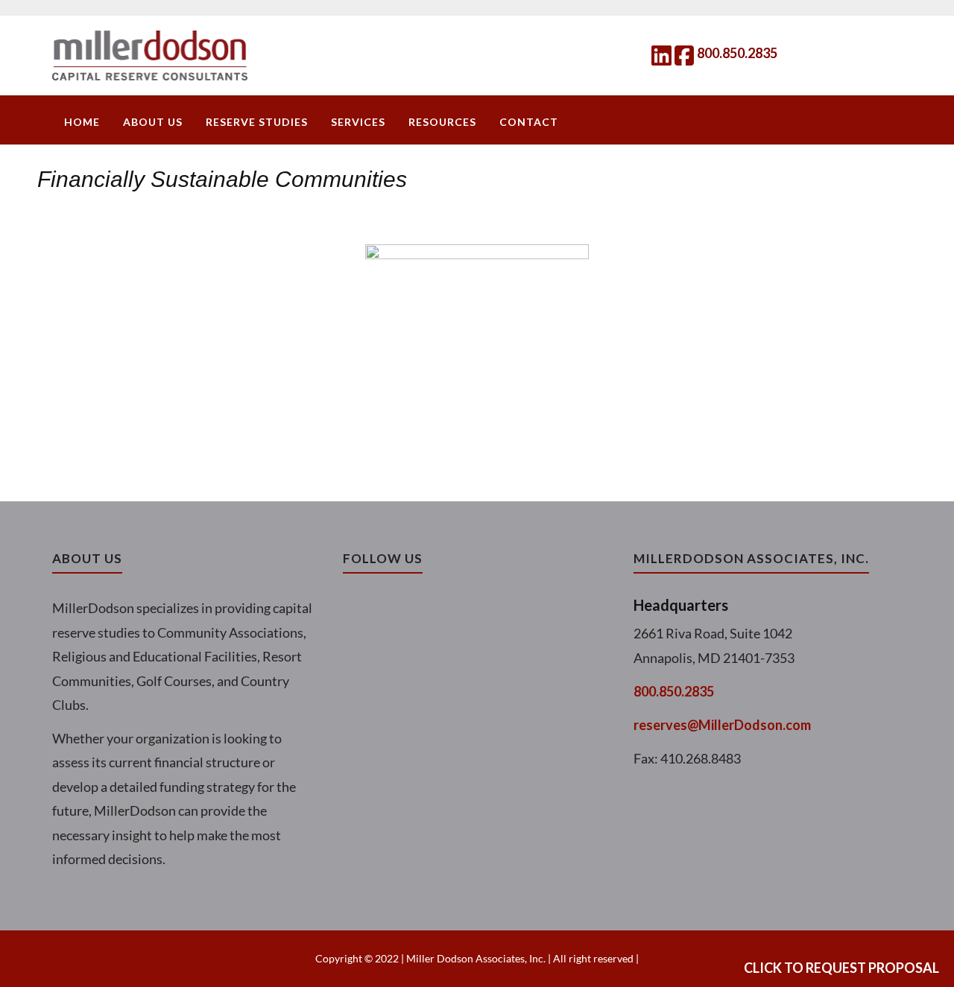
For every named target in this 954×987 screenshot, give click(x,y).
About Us (153, 121)
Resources (442, 121)
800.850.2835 (737, 53)
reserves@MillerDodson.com (722, 725)
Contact (528, 121)
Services (358, 121)
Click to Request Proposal (841, 967)
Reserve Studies (257, 121)
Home (82, 121)
